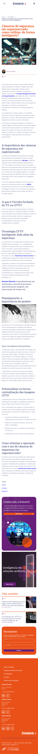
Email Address (8, 645)
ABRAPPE (5, 491)
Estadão (4, 488)
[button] (34, 3)
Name (6, 639)
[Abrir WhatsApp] (33, 749)
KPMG (4, 485)
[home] (19, 3)
